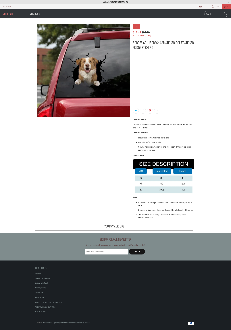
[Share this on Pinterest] (150, 111)
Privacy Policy (40, 288)
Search (38, 274)
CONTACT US (40, 297)
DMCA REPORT (41, 312)
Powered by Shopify (82, 323)
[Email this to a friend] (157, 111)
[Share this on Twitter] (136, 111)
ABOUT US (39, 293)
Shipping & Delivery (42, 278)
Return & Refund (41, 283)
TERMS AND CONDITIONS (45, 307)
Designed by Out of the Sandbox (62, 323)
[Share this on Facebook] (143, 111)
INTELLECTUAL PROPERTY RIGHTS (48, 302)
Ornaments (7, 6)
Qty (134, 81)
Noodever (46, 323)
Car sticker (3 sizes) (143, 62)
